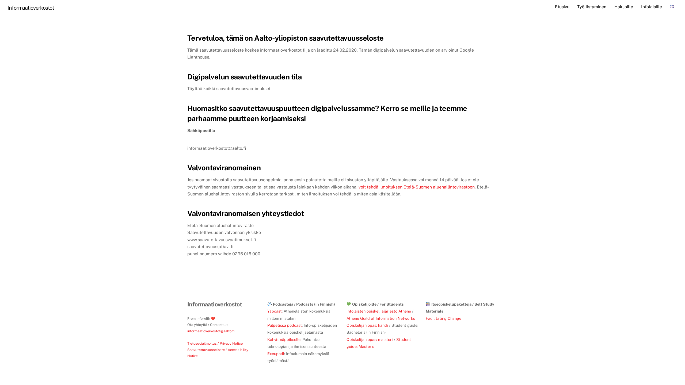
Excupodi (275, 353)
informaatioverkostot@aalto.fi (210, 331)
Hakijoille (623, 6)
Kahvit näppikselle (283, 339)
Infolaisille (651, 6)
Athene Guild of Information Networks (381, 318)
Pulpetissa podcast (284, 325)
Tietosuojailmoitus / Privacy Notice (215, 343)
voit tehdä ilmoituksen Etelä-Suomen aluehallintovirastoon (416, 187)
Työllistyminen (591, 6)
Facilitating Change (443, 318)
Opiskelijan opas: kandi (367, 325)
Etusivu (562, 6)
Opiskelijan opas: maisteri (370, 339)
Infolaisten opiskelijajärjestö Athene (379, 311)
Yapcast (274, 311)
